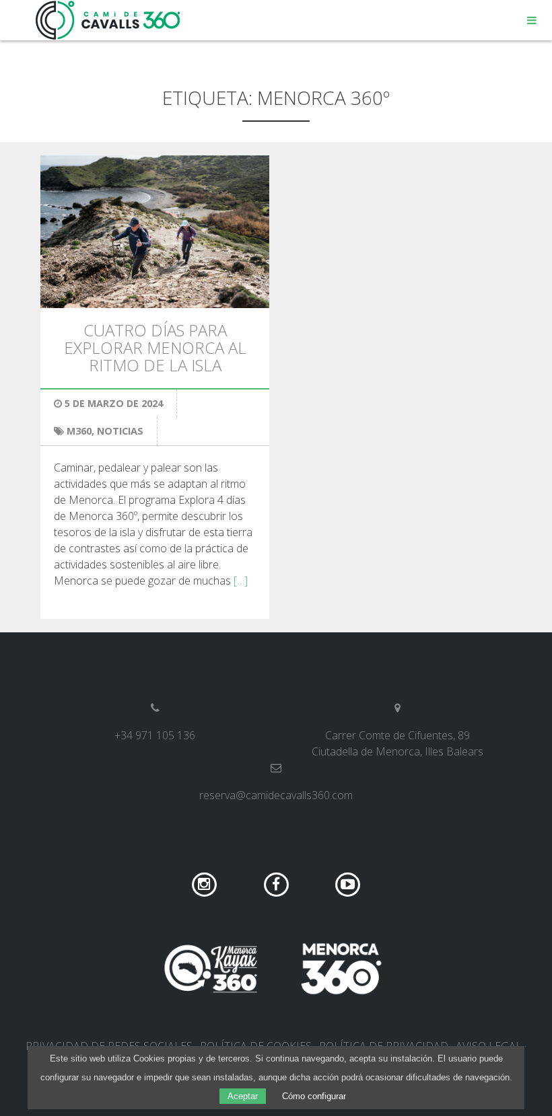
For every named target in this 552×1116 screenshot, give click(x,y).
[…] (241, 580)
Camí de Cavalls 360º (108, 20)
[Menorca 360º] (341, 968)
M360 (79, 430)
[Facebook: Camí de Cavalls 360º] (278, 884)
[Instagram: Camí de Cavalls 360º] (205, 884)
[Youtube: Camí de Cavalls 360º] (347, 884)
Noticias (120, 430)
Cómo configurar (314, 1096)
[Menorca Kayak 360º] (210, 968)
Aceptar (243, 1096)
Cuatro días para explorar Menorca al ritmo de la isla (155, 348)
